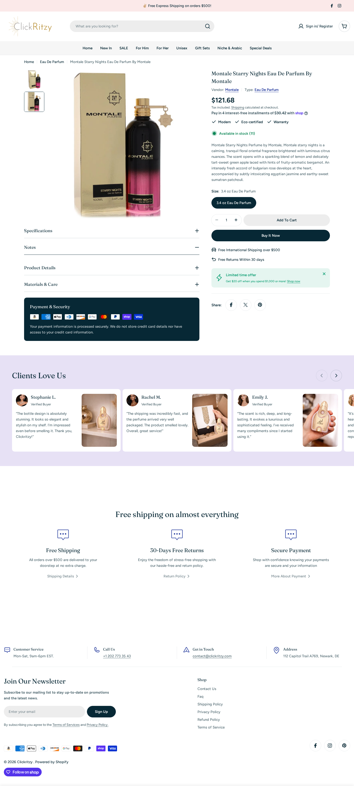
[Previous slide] (322, 375)
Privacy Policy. (97, 725)
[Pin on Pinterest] (260, 305)
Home (29, 62)
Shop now (293, 281)
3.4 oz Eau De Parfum (233, 202)
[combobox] (142, 26)
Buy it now (271, 235)
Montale (232, 90)
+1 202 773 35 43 (117, 656)
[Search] (207, 26)
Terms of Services (66, 725)
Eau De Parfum (52, 62)
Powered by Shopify (51, 762)
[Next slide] (336, 375)
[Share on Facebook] (231, 305)
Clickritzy (25, 762)
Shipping (237, 107)
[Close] (324, 273)
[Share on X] (245, 305)
